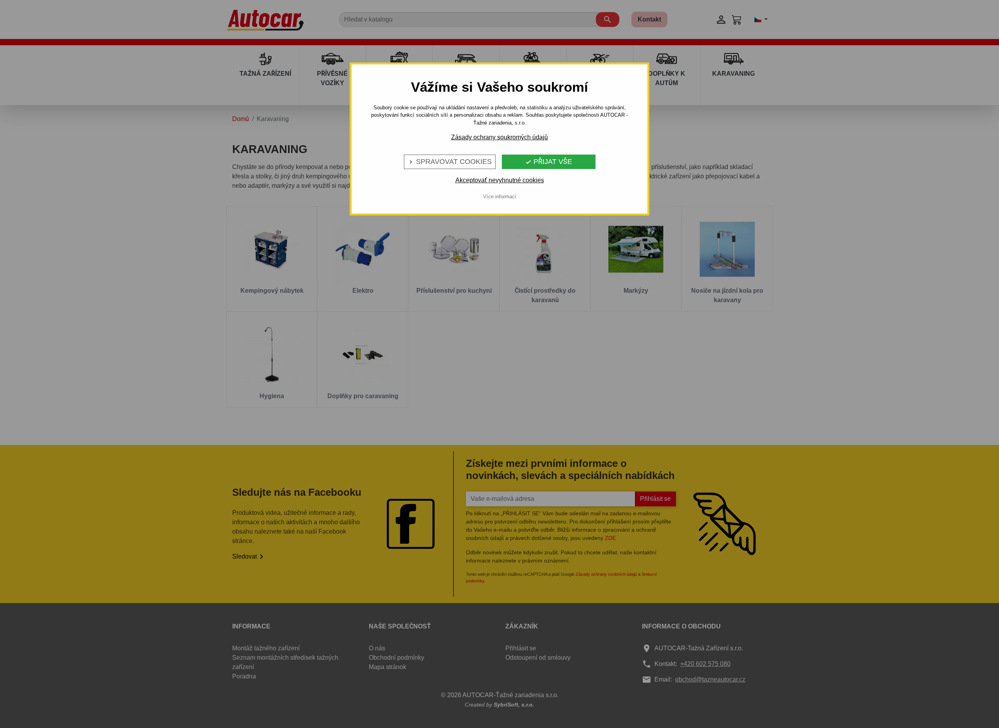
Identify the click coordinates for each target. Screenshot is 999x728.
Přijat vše (548, 162)
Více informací (499, 196)
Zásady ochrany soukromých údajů (499, 137)
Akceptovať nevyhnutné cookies (499, 180)
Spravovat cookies (450, 162)
